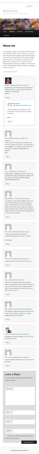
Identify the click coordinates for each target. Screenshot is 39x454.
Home (5, 31)
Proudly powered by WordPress (19, 450)
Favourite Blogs (29, 31)
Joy (6, 280)
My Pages (19, 31)
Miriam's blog (10, 10)
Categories (6, 35)
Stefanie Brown (9, 198)
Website (8, 431)
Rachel (7, 85)
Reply (8, 97)
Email (9, 421)
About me (11, 31)
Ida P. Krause (8, 309)
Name (9, 412)
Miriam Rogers (16, 103)
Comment (9, 388)
